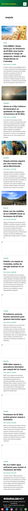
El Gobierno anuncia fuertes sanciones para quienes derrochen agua (14, 316)
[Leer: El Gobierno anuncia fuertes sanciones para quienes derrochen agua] (14, 301)
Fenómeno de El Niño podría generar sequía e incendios (14, 417)
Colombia (5, 258)
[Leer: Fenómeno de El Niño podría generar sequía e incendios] (14, 401)
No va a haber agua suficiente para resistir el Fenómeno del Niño (14, 467)
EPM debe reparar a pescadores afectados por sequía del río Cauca (14, 367)
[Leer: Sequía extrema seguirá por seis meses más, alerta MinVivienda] (14, 148)
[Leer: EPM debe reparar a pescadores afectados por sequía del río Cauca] (14, 351)
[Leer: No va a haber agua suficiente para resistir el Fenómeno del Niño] (14, 451)
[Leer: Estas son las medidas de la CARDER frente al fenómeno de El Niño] (14, 198)
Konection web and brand (17, 507)
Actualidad (6, 103)
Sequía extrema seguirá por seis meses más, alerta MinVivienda (14, 163)
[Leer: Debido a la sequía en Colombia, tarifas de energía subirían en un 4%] (14, 248)
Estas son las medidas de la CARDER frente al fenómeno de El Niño (14, 213)
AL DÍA (5, 43)
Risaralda (5, 208)
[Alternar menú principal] (25, 4)
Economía (5, 361)
